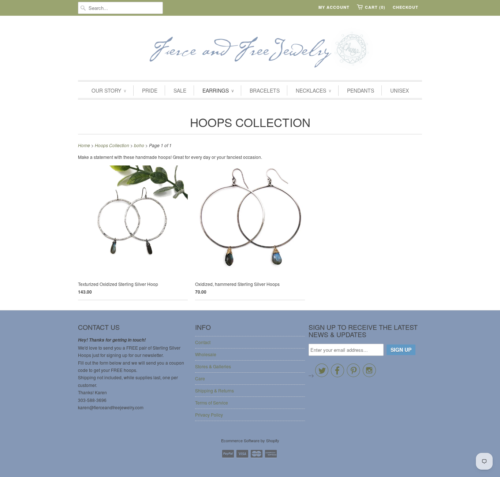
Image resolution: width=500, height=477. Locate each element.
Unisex (399, 90)
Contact (202, 342)
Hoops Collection (250, 121)
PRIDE (149, 90)
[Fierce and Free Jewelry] (250, 50)
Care (200, 378)
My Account (334, 7)
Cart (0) (375, 7)
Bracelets (265, 90)
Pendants (360, 90)
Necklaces (313, 90)
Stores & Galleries (213, 366)
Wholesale (205, 354)
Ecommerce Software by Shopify (250, 440)
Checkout (405, 7)
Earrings (218, 90)
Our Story (109, 90)
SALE (179, 90)
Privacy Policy (209, 414)
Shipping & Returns (214, 390)
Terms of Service (211, 402)
